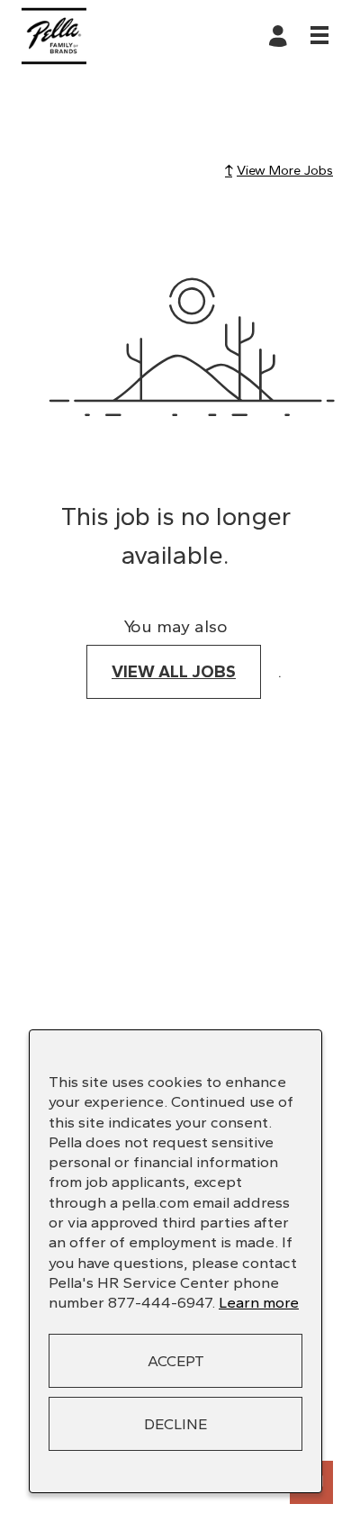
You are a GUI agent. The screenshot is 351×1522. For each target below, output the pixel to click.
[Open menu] (319, 35)
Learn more (259, 1302)
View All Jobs (174, 671)
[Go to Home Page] (54, 36)
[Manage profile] (280, 36)
